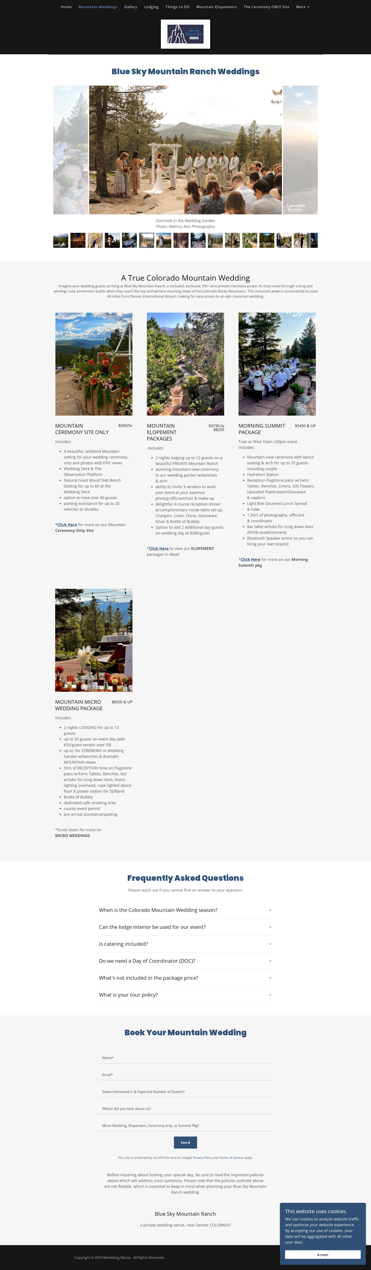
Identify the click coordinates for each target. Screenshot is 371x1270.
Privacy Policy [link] (202, 1158)
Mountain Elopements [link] (216, 7)
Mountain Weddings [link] (98, 7)
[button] (303, 6)
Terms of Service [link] (231, 1158)
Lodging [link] (151, 7)
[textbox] (185, 1058)
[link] (185, 33)
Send (185, 1142)
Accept (323, 1255)
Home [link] (66, 7)
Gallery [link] (130, 7)
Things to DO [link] (178, 7)
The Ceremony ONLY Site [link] (266, 7)
